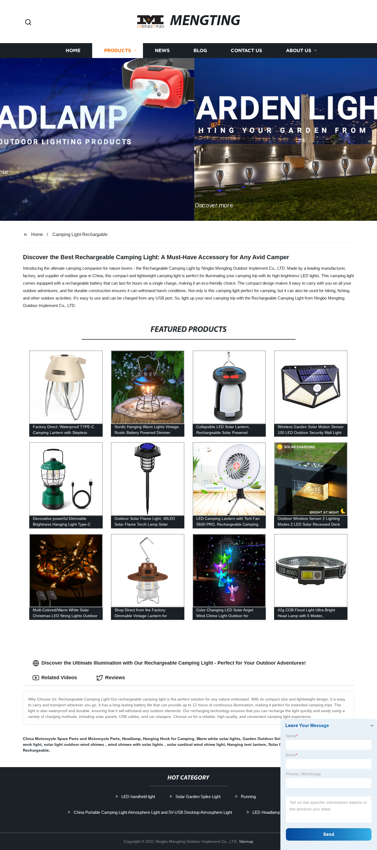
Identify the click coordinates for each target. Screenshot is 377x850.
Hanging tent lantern (246, 744)
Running (248, 796)
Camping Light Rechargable (80, 234)
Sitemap (246, 841)
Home (73, 50)
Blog (200, 50)
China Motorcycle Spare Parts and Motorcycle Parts (71, 738)
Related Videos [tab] (59, 677)
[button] (28, 22)
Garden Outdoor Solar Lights (270, 738)
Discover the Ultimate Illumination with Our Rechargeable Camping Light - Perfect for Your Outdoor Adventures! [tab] (173, 663)
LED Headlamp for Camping (278, 812)
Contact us (246, 50)
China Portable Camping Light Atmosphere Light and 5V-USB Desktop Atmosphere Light (153, 812)
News (162, 50)
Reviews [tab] (115, 677)
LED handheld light (138, 796)
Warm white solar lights (218, 738)
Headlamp (131, 738)
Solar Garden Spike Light (197, 796)
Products (117, 50)
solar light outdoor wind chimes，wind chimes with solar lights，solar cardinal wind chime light (134, 744)
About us (298, 50)
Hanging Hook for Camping (168, 738)
